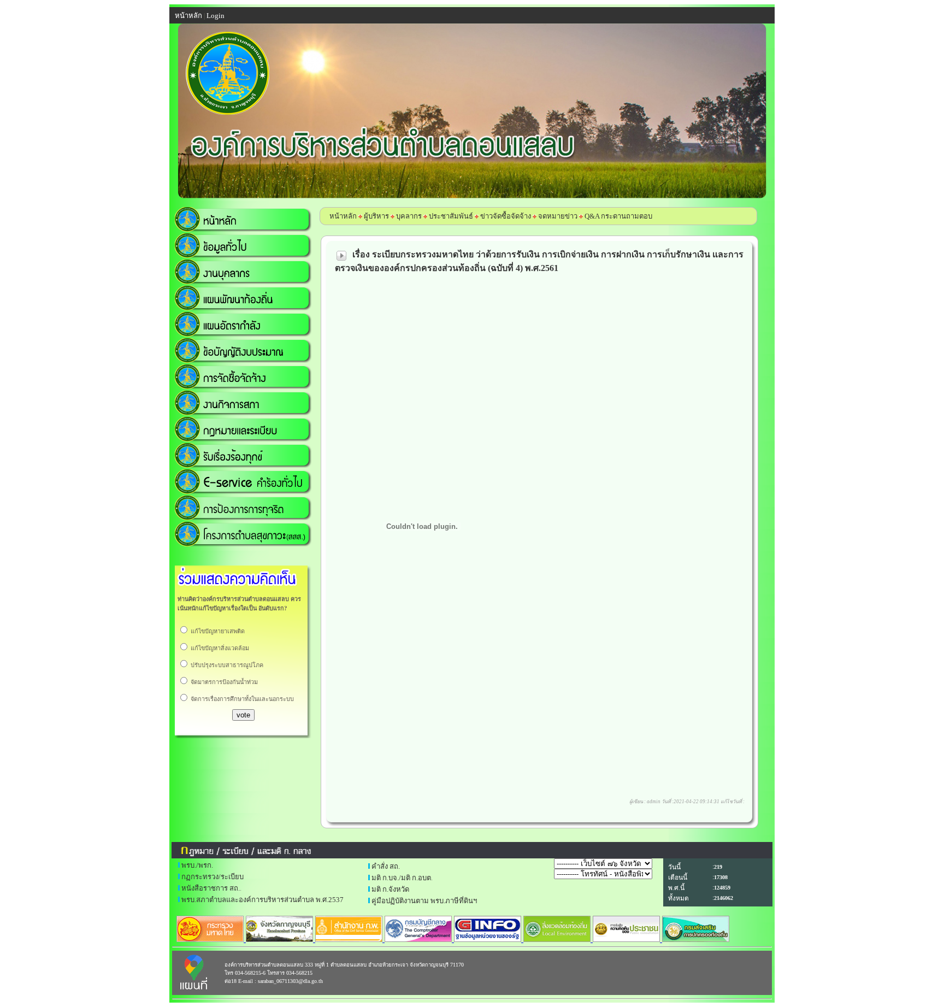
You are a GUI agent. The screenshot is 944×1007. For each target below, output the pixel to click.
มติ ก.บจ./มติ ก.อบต (401, 878)
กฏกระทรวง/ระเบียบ (212, 877)
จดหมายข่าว (557, 216)
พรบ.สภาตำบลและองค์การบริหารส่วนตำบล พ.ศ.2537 (262, 900)
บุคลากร (409, 216)
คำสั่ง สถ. (385, 866)
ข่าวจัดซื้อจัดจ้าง (505, 216)
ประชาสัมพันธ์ (451, 216)
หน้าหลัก (343, 216)
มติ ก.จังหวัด (390, 889)
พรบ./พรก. (197, 865)
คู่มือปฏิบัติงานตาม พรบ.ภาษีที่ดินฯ (424, 901)
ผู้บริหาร (375, 216)
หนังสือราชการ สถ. (210, 888)
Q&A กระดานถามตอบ (618, 216)
